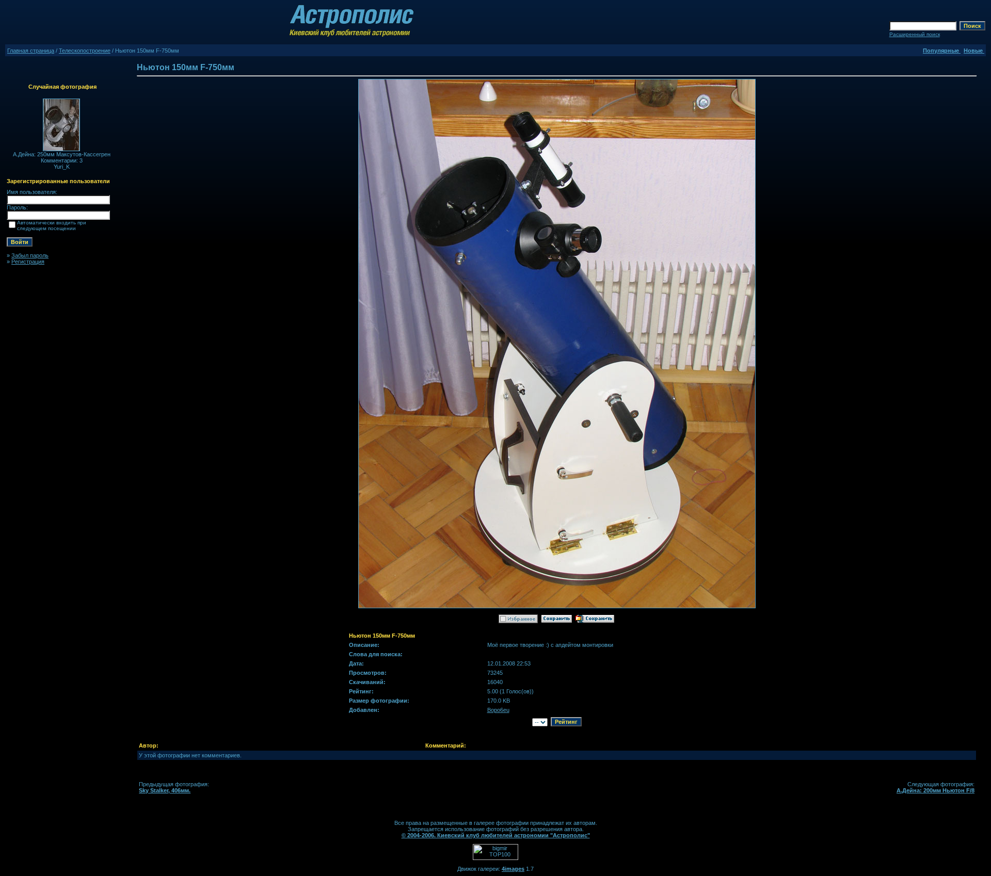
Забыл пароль (30, 255)
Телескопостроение (84, 50)
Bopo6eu (498, 710)
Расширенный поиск (914, 34)
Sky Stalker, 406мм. (164, 790)
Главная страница (30, 50)
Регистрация (27, 261)
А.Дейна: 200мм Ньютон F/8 (935, 790)
